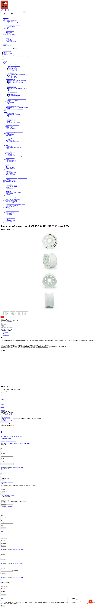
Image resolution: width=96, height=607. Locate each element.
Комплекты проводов (10, 218)
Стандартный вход (5, 468)
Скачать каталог (13, 421)
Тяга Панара (8, 151)
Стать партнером (7, 45)
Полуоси (8, 121)
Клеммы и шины (9, 215)
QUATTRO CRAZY (12, 76)
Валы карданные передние (14, 105)
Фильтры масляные (10, 167)
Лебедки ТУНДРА (12, 67)
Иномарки (10, 138)
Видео (7, 27)
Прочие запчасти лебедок (14, 96)
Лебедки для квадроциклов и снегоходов (16, 74)
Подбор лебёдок (13, 433)
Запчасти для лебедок (11, 86)
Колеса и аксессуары (8, 133)
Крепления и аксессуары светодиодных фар (15, 204)
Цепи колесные (9, 142)
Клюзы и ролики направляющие (15, 82)
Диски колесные (10, 136)
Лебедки (6, 63)
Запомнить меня (5, 478)
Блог (12, 420)
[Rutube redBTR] (12, 14)
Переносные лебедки (10, 79)
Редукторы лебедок (12, 92)
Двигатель (6, 165)
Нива (9, 116)
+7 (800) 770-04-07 (5, 9)
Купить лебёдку (6, 20)
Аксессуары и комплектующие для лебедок (16, 80)
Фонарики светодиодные (11, 206)
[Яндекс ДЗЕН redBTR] (7, 14)
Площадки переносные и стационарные (17, 99)
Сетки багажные (9, 193)
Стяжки (10, 93)
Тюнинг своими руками (17, 436)
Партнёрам (3, 441)
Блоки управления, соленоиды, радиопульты (18, 88)
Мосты (5, 112)
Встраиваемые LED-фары (11, 202)
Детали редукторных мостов (12, 119)
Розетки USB (9, 221)
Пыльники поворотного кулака (13, 122)
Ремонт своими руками (11, 29)
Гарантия (8, 35)
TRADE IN (8, 23)
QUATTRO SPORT (12, 77)
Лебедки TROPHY (12, 70)
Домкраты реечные (10, 198)
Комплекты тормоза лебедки (14, 90)
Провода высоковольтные (11, 220)
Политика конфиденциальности (8, 418)
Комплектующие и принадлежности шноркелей (16, 178)
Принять (2, 605)
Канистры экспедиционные (9, 181)
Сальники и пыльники (11, 113)
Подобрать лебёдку (10, 21)
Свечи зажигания (10, 213)
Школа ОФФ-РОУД (10, 31)
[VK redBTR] (2, 14)
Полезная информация (11, 41)
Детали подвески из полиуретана (13, 147)
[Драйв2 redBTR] (9, 14)
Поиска (14, 48)
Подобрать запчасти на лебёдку (13, 22)
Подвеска (6, 145)
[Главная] (4, 8)
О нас (5, 420)
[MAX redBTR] (4, 14)
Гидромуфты (8, 171)
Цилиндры (6, 159)
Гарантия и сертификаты (6, 329)
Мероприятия (9, 32)
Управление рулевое (8, 126)
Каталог (5, 19)
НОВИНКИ (5, 18)
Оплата (7, 38)
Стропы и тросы (9, 209)
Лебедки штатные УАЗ (13, 73)
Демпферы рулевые (10, 127)
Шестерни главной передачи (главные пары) (13, 109)
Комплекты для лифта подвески (10, 143)
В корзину (8, 582)
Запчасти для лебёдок (22, 433)
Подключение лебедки (13, 100)
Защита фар (8, 191)
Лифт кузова (6, 182)
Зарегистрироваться (7, 464)
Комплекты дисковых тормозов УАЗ (14, 156)
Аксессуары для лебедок (13, 81)
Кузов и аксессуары (8, 184)
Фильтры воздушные (10, 174)
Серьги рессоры (9, 149)
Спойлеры (8, 194)
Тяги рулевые (9, 129)
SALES (4, 62)
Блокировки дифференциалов (13, 114)
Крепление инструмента (11, 185)
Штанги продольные (10, 152)
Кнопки (7, 217)
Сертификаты (9, 40)
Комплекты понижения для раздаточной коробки (17, 107)
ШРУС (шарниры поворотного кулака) (12, 110)
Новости (8, 33)
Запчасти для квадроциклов (9, 180)
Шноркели (6, 176)
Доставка (8, 36)
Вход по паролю (10, 495)
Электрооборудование (9, 212)
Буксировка (6, 207)
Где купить (5, 46)
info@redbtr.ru (7, 417)
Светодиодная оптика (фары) (10, 200)
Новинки (5, 61)
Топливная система (8, 162)
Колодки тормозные (10, 155)
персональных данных (18, 467)
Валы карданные (10, 102)
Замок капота (9, 189)
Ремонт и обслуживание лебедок (13, 25)
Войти (2, 15)
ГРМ (7, 166)
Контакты (5, 44)
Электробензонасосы (10, 163)
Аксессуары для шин (10, 134)
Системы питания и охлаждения (11, 169)
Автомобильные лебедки (12, 64)
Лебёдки (8, 433)
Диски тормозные (10, 154)
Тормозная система (8, 153)
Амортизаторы (9, 146)
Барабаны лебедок (12, 87)
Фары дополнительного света (12, 205)
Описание (5, 332)
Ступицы (8, 123)
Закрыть (2, 582)
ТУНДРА (10, 75)
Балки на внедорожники (11, 201)
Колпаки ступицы (10, 140)
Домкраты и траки (8, 195)
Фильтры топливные (10, 168)
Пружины (8, 148)
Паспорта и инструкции (11, 441)
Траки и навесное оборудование (13, 199)
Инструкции (6, 335)
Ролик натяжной (9, 173)
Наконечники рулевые (11, 128)
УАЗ (9, 117)
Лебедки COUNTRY (13, 68)
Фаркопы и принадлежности (12, 211)
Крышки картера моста (11, 120)
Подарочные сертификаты (9, 222)
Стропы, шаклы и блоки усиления (16, 83)
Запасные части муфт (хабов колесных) (14, 132)
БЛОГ (4, 28)
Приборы (8, 219)
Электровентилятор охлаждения (13, 175)
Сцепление (8, 108)
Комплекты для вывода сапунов (13, 106)
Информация (6, 34)
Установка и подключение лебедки (14, 97)
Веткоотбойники (9, 188)
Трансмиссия (7, 101)
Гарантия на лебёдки (10, 26)
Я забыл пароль (4, 482)
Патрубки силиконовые (11, 172)
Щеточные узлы (12, 94)
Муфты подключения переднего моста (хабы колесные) (16, 130)
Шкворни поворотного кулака (12, 125)
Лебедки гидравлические (14, 66)
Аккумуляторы (9, 214)
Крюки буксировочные (11, 208)
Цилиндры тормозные (11, 161)
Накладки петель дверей (11, 186)
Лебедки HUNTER (12, 69)
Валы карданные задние (13, 103)
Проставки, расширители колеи (13, 141)
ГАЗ (9, 115)
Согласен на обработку (12, 531)
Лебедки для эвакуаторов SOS (15, 72)
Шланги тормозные (10, 158)
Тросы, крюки (11, 84)
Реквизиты (8, 42)
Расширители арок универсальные (13, 192)
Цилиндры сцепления (11, 160)
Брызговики (8, 187)
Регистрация (10, 482)
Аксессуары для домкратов (12, 196)
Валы (9, 89)
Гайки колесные (9, 135)
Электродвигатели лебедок (14, 95)
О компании (8, 39)
